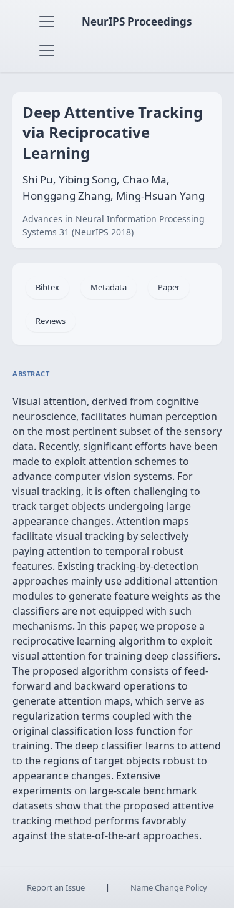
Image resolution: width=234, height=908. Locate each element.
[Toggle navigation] (46, 21)
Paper (169, 287)
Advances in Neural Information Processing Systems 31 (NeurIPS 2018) (113, 225)
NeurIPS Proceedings (137, 21)
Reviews (51, 320)
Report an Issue (56, 887)
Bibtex (47, 287)
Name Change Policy (168, 887)
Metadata (108, 287)
